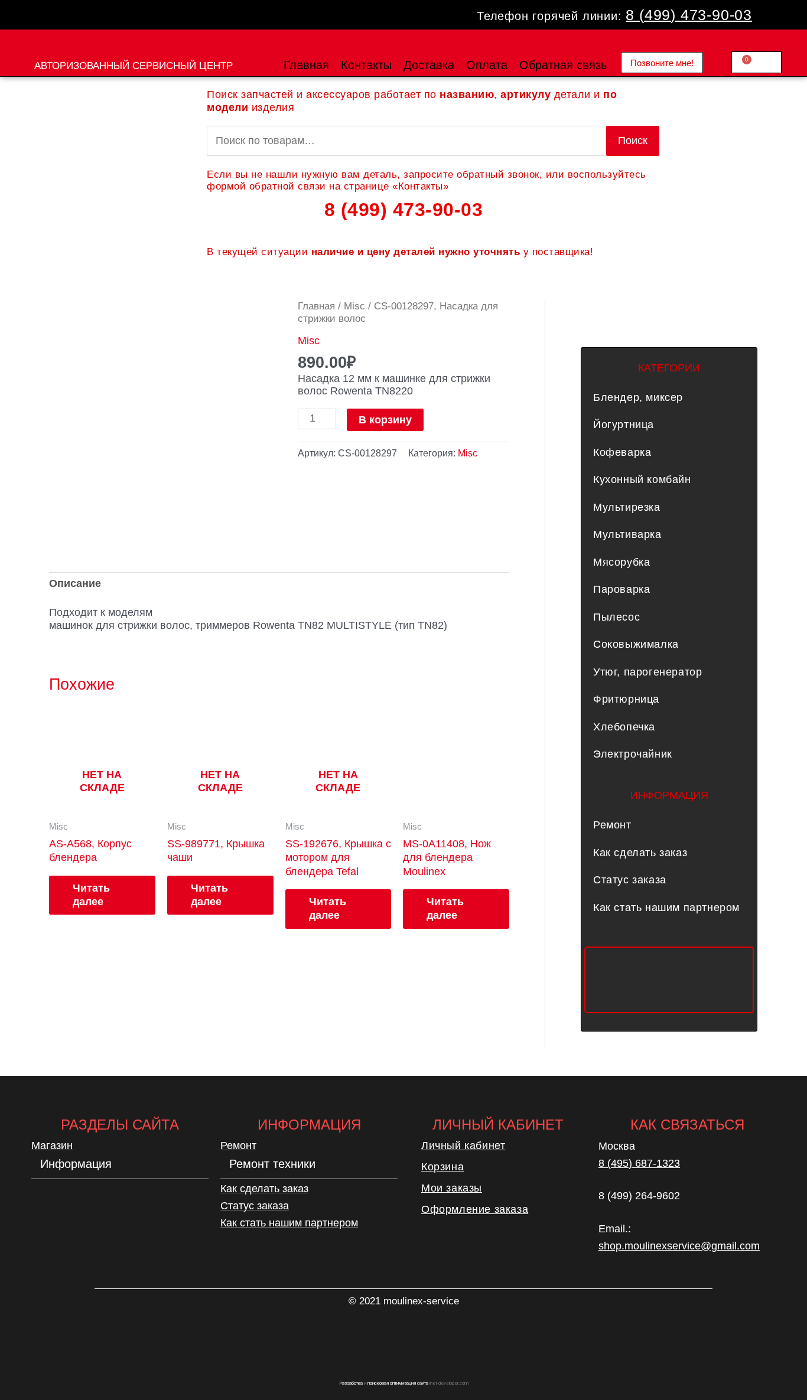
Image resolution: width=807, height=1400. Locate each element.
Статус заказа (629, 880)
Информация (76, 1163)
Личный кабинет (463, 1145)
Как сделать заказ (640, 853)
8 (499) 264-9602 (639, 1196)
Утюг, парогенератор (647, 672)
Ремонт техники (272, 1163)
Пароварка (621, 589)
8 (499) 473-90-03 (689, 14)
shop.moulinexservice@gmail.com (679, 1246)
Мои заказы (451, 1188)
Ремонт (612, 825)
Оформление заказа (474, 1209)
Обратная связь (563, 64)
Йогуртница (623, 424)
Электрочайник (632, 754)
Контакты (366, 64)
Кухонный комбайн (642, 479)
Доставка (428, 64)
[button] (669, 397)
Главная (306, 64)
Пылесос (616, 617)
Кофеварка (622, 452)
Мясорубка (621, 562)
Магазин (52, 1145)
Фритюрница (626, 699)
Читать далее (91, 895)
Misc (354, 306)
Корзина (442, 1167)
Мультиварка (627, 534)
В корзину (385, 420)
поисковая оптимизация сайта (397, 1383)
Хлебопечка (624, 727)
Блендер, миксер (638, 397)
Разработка (351, 1383)
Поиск (632, 140)
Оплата (486, 64)
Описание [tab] (75, 583)
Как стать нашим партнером (666, 907)
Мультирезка (626, 507)
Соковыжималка (636, 644)
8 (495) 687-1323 (639, 1163)
